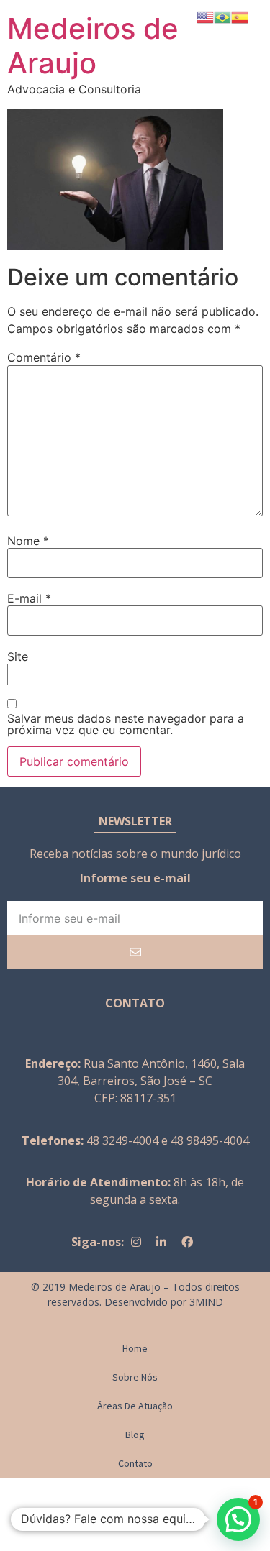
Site (17, 656)
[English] (205, 16)
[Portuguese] (222, 16)
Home (135, 1348)
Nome (28, 540)
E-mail (29, 598)
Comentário (44, 357)
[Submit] (135, 952)
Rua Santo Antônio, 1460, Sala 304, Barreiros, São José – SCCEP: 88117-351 (151, 1081)
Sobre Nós (135, 1377)
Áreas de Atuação (135, 1405)
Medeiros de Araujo (93, 46)
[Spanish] (239, 16)
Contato (135, 1463)
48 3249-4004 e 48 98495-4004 (167, 1140)
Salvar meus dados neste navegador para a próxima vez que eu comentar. (125, 724)
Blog (135, 1434)
